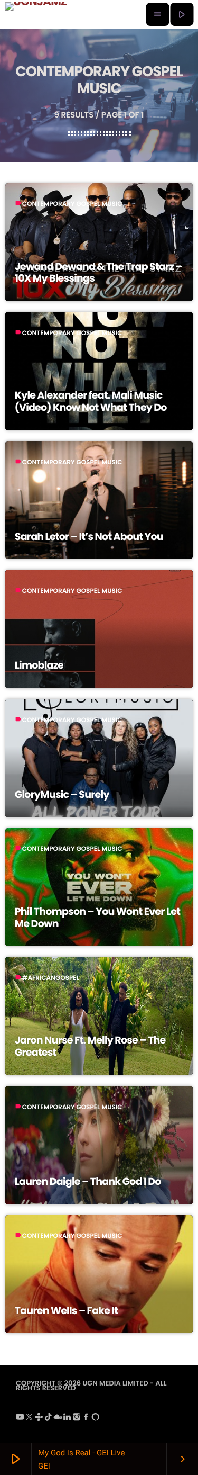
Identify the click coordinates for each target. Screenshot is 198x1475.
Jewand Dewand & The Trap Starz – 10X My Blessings (98, 272)
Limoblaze (39, 665)
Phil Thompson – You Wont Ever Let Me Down (97, 917)
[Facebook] (86, 1418)
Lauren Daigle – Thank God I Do (88, 1181)
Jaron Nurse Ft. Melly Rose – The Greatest (90, 1046)
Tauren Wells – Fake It (66, 1310)
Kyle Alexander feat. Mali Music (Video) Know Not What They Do (91, 401)
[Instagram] (76, 1418)
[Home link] (36, 14)
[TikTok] (48, 1418)
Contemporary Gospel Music (72, 204)
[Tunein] (39, 1418)
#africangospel (50, 978)
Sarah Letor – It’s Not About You (89, 536)
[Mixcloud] (57, 1418)
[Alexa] (95, 1418)
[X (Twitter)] (29, 1418)
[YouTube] (20, 1418)
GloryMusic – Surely (62, 794)
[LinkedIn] (67, 1418)
